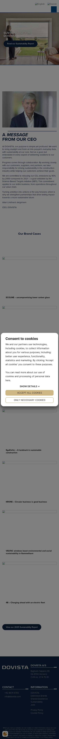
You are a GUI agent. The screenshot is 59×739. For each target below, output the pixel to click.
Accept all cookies (29, 392)
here (7, 380)
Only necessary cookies (29, 400)
